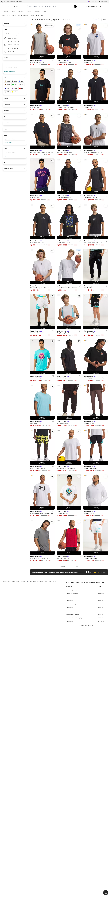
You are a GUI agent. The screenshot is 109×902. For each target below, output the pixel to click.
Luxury (20, 11)
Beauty (37, 11)
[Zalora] (11, 6)
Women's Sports (6, 581)
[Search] (75, 6)
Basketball (25, 15)
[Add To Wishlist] (53, 60)
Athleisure (40, 581)
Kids (44, 11)
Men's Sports (15, 581)
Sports (29, 11)
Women (6, 11)
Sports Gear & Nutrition (50, 581)
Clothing (32, 15)
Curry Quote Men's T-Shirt (72, 593)
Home (3, 15)
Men (13, 11)
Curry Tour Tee (69, 597)
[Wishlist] (100, 6)
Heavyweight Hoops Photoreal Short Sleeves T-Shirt (78, 611)
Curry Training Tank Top (71, 590)
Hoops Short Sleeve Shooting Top (74, 618)
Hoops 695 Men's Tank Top (72, 614)
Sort (104, 19)
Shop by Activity (16, 15)
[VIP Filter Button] (96, 19)
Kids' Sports (23, 581)
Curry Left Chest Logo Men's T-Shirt (74, 604)
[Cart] (104, 6)
